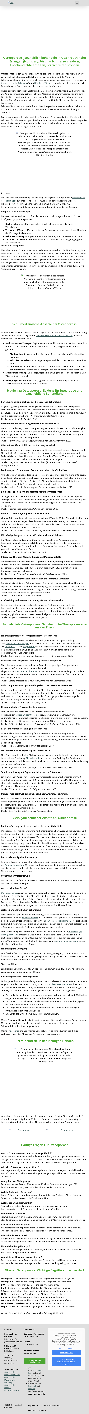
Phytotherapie (33, 758)
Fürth (47, 83)
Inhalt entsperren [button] (66, 1353)
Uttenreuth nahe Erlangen (14, 83)
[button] (77, 3)
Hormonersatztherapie (26, 671)
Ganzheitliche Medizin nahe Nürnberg (9, 1380)
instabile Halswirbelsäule (66, 940)
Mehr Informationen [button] (66, 1348)
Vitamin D (10, 646)
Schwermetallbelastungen (58, 920)
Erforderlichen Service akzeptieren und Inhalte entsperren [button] (66, 1361)
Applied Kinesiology (14, 865)
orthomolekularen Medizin (57, 984)
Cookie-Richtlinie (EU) (37, 1410)
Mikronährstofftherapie (17, 643)
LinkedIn (31, 1388)
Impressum (33, 1405)
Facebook (32, 1386)
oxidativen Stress (30, 917)
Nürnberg (39, 83)
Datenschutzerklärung (51, 1405)
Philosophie (14, 1030)
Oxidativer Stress (9, 892)
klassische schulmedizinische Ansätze (54, 335)
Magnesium (29, 646)
